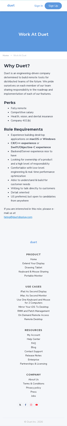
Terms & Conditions (33, 383)
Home (6, 55)
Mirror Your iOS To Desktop (34, 307)
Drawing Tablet (33, 267)
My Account (33, 335)
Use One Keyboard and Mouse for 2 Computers (33, 301)
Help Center (33, 339)
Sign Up (53, 6)
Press (34, 391)
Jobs (33, 396)
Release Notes (33, 355)
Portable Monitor (33, 275)
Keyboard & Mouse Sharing (33, 271)
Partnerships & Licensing (33, 363)
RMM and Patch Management (33, 311)
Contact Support (34, 351)
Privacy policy (33, 387)
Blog (33, 347)
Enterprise (33, 359)
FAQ (33, 343)
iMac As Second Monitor (33, 295)
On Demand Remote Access (33, 315)
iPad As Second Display (34, 291)
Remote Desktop (33, 319)
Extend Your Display (33, 263)
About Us (33, 379)
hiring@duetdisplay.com (18, 217)
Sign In (38, 6)
